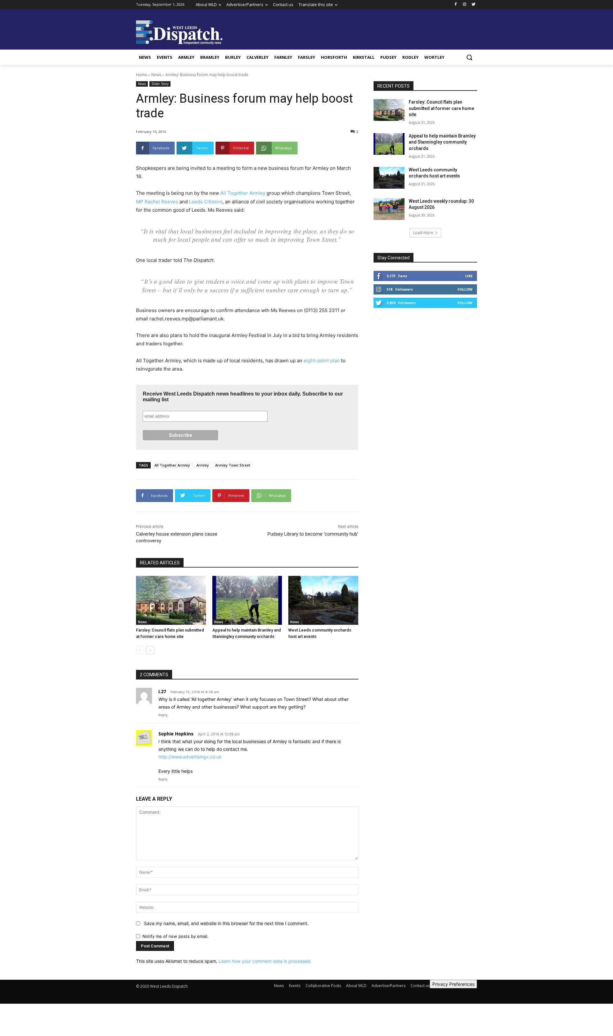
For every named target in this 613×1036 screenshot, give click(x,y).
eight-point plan (322, 360)
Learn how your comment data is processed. (265, 961)
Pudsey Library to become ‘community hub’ (313, 534)
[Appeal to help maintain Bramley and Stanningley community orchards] (247, 600)
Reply (163, 715)
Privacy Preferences (453, 984)
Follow (465, 289)
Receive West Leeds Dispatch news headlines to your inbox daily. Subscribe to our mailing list (243, 396)
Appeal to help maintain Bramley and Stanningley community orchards (442, 142)
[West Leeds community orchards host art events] (323, 600)
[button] (469, 57)
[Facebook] (455, 4)
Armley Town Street (232, 465)
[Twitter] (473, 4)
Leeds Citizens (206, 202)
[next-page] (150, 650)
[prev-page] (140, 650)
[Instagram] (464, 4)
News (156, 74)
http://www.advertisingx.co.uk (190, 756)
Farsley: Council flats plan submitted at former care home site (441, 108)
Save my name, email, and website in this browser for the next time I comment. (226, 923)
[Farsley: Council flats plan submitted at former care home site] (171, 600)
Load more (423, 232)
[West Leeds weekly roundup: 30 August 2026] (389, 209)
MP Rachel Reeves (157, 202)
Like (469, 275)
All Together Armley (242, 193)
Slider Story (160, 84)
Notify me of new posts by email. (175, 936)
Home (141, 74)
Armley (202, 465)
